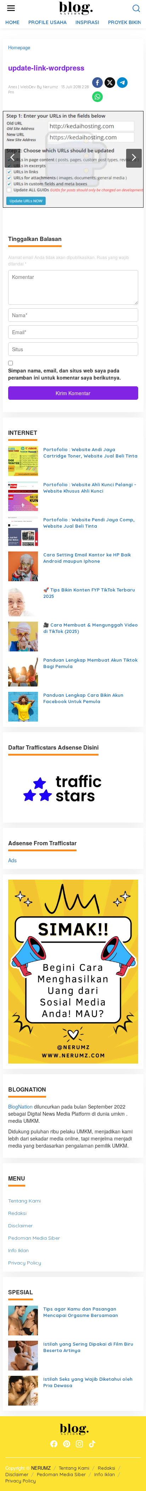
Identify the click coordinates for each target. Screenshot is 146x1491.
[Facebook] (53, 1443)
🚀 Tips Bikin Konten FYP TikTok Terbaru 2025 (89, 593)
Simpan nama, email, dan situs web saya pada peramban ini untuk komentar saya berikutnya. (64, 374)
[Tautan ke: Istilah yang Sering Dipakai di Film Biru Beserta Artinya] (23, 1354)
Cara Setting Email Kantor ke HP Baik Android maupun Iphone (87, 558)
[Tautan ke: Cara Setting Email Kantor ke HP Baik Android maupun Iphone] (23, 565)
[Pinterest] (66, 1443)
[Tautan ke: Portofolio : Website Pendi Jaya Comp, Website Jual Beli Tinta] (23, 530)
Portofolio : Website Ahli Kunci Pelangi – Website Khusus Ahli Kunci (89, 488)
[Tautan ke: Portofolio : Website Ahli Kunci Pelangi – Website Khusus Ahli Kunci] (23, 495)
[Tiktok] (92, 1443)
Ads (12, 860)
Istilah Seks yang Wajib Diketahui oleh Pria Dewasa (88, 1382)
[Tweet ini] (110, 82)
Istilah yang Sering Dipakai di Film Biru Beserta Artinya (88, 1347)
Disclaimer (20, 1225)
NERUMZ (41, 1467)
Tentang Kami (24, 1201)
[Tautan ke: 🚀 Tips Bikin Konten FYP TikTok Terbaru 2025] (23, 600)
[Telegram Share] (122, 82)
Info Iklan (18, 1250)
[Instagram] (79, 1443)
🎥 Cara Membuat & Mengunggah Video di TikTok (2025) (90, 628)
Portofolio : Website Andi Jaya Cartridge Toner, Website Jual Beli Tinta (90, 453)
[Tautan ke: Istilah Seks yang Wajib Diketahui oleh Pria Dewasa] (23, 1390)
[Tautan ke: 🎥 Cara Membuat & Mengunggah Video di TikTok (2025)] (23, 635)
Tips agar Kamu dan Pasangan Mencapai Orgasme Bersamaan (80, 1312)
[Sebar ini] (97, 82)
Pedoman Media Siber (34, 1238)
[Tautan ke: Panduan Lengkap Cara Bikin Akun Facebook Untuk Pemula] (23, 705)
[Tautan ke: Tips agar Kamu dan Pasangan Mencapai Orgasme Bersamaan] (23, 1319)
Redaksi (17, 1213)
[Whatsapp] (97, 96)
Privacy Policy (24, 1263)
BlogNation (20, 1106)
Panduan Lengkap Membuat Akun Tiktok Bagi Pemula (90, 663)
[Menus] (11, 8)
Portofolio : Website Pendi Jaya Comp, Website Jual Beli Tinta (89, 523)
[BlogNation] (74, 7)
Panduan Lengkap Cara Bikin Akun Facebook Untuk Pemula (83, 698)
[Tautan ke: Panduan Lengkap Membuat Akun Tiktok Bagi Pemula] (23, 670)
